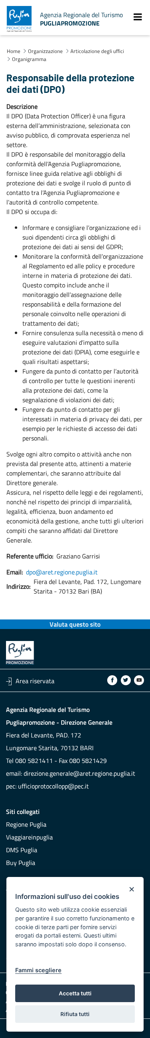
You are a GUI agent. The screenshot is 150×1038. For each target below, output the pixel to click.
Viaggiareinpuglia (29, 837)
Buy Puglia (20, 862)
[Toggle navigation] (138, 17)
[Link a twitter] (126, 680)
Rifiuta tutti (75, 1014)
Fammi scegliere (38, 970)
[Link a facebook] (112, 680)
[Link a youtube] (139, 680)
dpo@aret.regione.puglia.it (62, 572)
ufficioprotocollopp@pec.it (53, 786)
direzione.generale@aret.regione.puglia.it (79, 773)
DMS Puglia (21, 850)
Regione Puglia (26, 824)
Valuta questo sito (75, 624)
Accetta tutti (75, 993)
